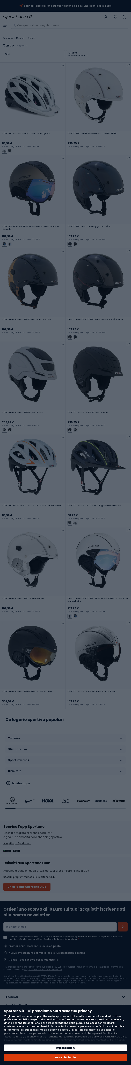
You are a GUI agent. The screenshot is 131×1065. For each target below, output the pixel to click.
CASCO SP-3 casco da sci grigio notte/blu (89, 226)
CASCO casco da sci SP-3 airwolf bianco (23, 598)
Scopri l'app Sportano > (17, 843)
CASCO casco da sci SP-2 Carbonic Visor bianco (92, 691)
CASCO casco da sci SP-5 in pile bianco (22, 412)
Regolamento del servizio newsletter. (60, 939)
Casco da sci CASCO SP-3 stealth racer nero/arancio (95, 319)
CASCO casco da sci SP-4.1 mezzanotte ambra (27, 319)
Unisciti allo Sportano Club (27, 887)
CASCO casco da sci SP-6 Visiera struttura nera (27, 691)
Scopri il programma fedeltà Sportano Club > (30, 877)
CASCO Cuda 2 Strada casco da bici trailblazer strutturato (32, 505)
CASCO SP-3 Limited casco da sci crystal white (92, 133)
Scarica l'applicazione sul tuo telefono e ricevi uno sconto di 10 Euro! (68, 5)
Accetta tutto (65, 1057)
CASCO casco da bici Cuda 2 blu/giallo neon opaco (94, 505)
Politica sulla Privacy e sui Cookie (70, 983)
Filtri (7, 54)
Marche (20, 38)
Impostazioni (65, 1048)
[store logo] (52, 17)
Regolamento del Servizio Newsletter (43, 969)
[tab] (65, 739)
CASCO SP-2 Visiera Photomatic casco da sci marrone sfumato (30, 228)
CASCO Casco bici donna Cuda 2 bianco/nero (26, 133)
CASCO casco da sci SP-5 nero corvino (88, 412)
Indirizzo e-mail (16, 926)
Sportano (8, 38)
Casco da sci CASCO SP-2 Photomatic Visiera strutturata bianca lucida (98, 600)
